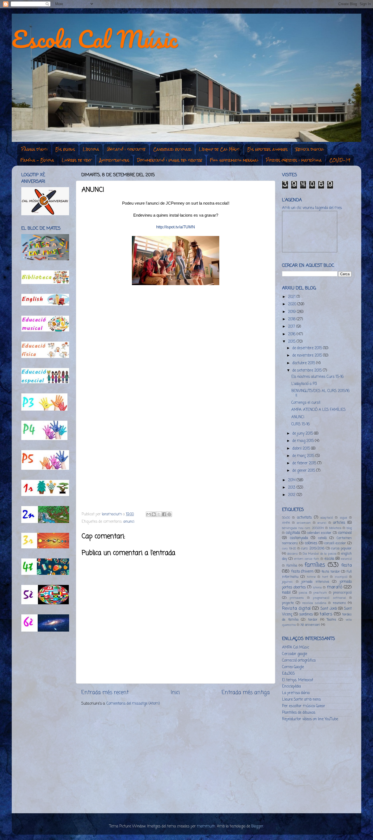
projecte (288, 603)
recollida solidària (314, 603)
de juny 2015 (303, 434)
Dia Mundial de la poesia (319, 554)
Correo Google (293, 667)
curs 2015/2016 (312, 548)
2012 (292, 495)
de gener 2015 (304, 471)
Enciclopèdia (291, 686)
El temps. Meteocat (297, 680)
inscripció (341, 577)
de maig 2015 (303, 441)
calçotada (293, 533)
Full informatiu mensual (234, 160)
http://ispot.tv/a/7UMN (175, 227)
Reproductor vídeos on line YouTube (310, 719)
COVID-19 (339, 160)
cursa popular (341, 548)
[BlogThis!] (153, 514)
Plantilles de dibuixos (298, 713)
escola (329, 559)
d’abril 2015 (301, 449)
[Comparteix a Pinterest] (169, 514)
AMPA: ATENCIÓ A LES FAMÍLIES (318, 410)
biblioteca (335, 528)
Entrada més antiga (246, 692)
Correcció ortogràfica (299, 660)
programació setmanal (329, 598)
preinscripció (342, 592)
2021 (292, 297)
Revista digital (309, 149)
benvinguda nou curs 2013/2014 (303, 528)
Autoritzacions (114, 160)
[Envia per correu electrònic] (148, 514)
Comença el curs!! (305, 403)
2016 (292, 334)
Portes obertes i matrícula (294, 160)
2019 (292, 312)
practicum (320, 593)
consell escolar (335, 543)
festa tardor (330, 571)
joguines (287, 582)
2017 (292, 327)
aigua (343, 518)
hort (325, 577)
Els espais (65, 149)
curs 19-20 (289, 548)
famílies (314, 565)
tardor (313, 619)
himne (311, 577)
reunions (339, 603)
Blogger (257, 826)
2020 (292, 304)
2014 (292, 480)
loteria (317, 587)
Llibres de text (77, 160)
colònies (311, 543)
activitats (304, 518)
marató (334, 587)
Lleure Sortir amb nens (301, 700)
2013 (292, 488)
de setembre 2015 (307, 370)
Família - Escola (37, 160)
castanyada (299, 538)
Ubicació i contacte (126, 149)
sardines (306, 614)
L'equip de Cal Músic (219, 149)
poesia (303, 593)
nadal (286, 593)
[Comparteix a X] (159, 514)
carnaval (345, 533)
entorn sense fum (306, 559)
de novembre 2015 (307, 355)
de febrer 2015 (304, 463)
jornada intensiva (315, 581)
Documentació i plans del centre (169, 160)
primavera (297, 598)
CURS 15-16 (300, 424)
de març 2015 (303, 456)
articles (339, 523)
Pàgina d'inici (34, 149)
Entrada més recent (105, 692)
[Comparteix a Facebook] (164, 514)
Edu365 (288, 674)
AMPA (286, 523)
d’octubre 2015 (304, 363)
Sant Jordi (329, 609)
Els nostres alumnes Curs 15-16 (317, 377)
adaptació (326, 518)
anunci (128, 522)
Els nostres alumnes (267, 149)
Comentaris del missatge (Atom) (133, 704)
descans (292, 554)
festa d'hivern (302, 572)
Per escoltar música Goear (303, 706)
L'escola (91, 149)
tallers (325, 614)
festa (346, 565)
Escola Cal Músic (95, 39)
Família (291, 565)
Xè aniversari (310, 625)
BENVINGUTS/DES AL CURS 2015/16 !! (320, 393)
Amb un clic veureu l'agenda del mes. (312, 208)
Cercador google (294, 654)
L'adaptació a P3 (304, 384)
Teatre (331, 619)
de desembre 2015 (307, 348)
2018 (292, 319)
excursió (346, 559)
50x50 (286, 518)
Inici (175, 692)
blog (349, 528)
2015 (292, 342)
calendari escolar (319, 533)
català (322, 538)
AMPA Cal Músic (295, 647)
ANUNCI (297, 417)
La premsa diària (296, 693)
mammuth (206, 826)
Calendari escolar (172, 149)
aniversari (304, 523)
